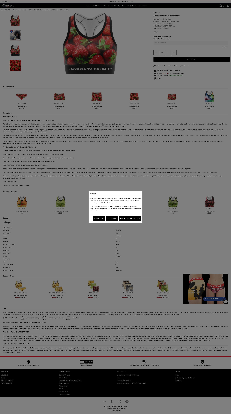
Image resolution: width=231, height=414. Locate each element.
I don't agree (112, 219)
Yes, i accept (99, 219)
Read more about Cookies (130, 219)
